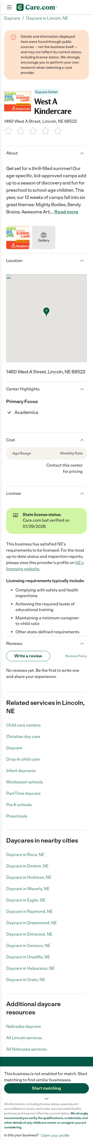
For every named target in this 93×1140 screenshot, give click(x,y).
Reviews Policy (76, 656)
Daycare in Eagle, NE (25, 900)
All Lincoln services (24, 1037)
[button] (46, 1084)
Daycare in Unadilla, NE (28, 956)
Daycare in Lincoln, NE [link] (47, 18)
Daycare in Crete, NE (25, 979)
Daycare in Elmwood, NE (29, 934)
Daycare (14, 747)
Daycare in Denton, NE (27, 866)
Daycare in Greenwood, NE (31, 922)
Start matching (46, 1088)
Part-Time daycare (23, 793)
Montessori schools (24, 782)
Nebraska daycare (23, 1026)
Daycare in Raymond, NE (29, 911)
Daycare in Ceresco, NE (28, 945)
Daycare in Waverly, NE (28, 888)
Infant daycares (21, 770)
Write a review (28, 655)
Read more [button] (66, 212)
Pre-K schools (19, 804)
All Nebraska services (26, 1049)
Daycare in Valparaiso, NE (30, 968)
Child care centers (23, 725)
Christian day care (23, 736)
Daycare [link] (12, 18)
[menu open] (9, 7)
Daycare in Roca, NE (25, 854)
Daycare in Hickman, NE (28, 877)
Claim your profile (55, 1135)
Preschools (16, 816)
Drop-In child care (23, 759)
